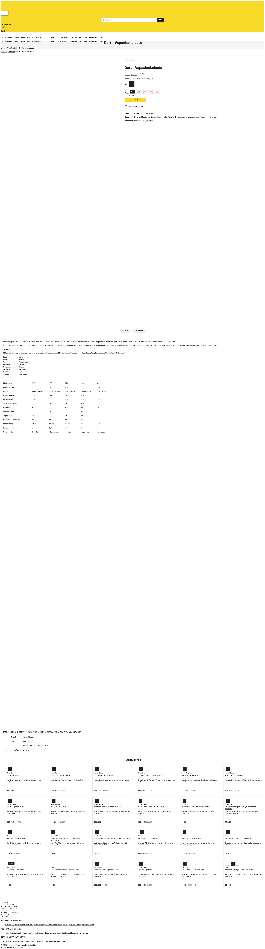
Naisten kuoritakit (26, 925)
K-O (133, 117)
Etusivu (4, 48)
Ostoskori (8, 941)
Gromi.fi (22, 947)
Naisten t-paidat (88, 925)
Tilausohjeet (29, 941)
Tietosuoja (49, 941)
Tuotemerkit (172, 117)
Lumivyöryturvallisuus (80, 933)
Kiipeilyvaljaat (21, 933)
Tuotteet (11, 48)
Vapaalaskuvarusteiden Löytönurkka (202, 117)
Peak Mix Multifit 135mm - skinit (263, 59)
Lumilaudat (152, 117)
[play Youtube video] (132, 509)
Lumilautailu (162, 117)
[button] (7, 36)
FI (4, 13)
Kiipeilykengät (10, 933)
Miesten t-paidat (75, 925)
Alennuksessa (147, 121)
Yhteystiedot (39, 941)
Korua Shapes (141, 117)
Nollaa (133, 95)
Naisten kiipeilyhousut (59, 925)
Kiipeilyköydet (32, 933)
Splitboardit (66, 933)
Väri (126, 84)
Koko (127, 93)
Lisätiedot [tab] (139, 331)
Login (3, 27)
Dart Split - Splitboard (260, 59)
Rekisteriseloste (59, 941)
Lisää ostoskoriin (135, 100)
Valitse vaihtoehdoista (14, 780)
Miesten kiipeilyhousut (42, 925)
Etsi (160, 20)
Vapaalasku (182, 117)
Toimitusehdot (18, 941)
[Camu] (10, 6)
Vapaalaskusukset (45, 933)
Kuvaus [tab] (125, 331)
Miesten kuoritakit (12, 925)
